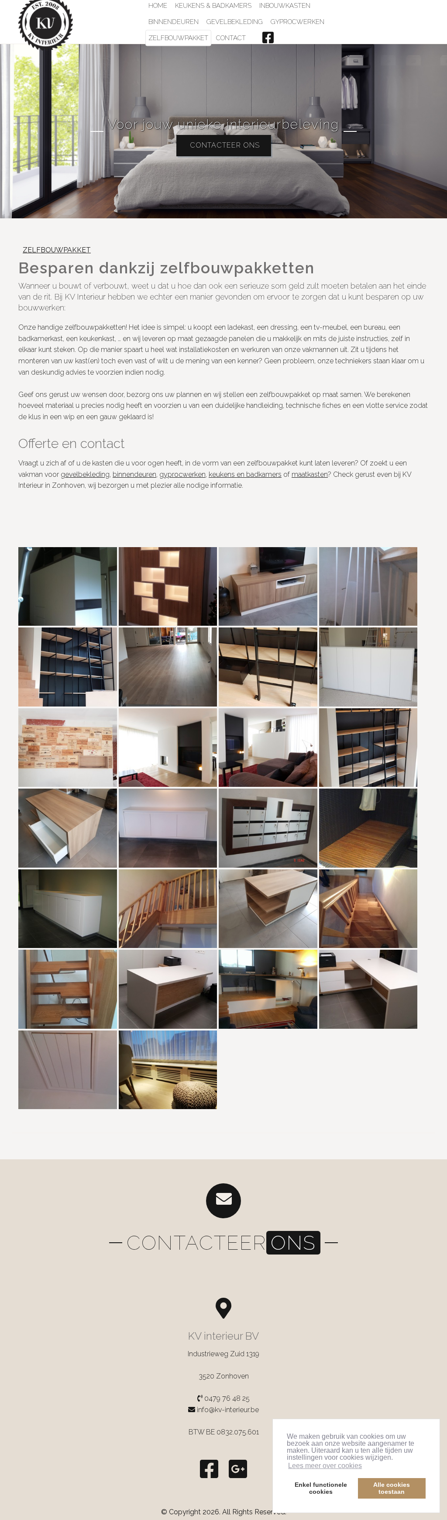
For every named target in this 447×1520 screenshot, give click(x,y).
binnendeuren (134, 474)
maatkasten (310, 474)
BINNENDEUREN (173, 22)
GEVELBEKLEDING (234, 22)
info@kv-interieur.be (228, 1410)
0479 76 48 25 (226, 1398)
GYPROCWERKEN (297, 22)
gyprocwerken (182, 474)
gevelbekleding (85, 474)
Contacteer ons (224, 145)
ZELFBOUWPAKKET (178, 38)
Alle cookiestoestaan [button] (391, 1488)
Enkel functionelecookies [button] (321, 1488)
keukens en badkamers (245, 474)
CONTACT (231, 38)
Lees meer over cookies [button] (325, 1465)
